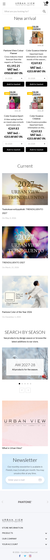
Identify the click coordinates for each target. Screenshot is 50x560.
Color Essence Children (36, 117)
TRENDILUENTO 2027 (13, 262)
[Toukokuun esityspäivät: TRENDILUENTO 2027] (25, 189)
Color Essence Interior (36, 50)
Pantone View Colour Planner (13, 51)
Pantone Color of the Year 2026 (17, 312)
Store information (12, 528)
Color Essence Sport (13, 115)
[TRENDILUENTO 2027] (25, 242)
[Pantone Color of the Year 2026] (25, 292)
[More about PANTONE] (25, 502)
